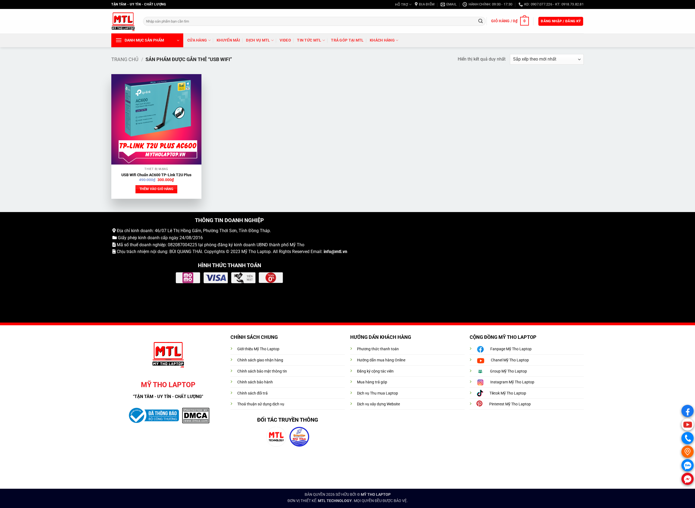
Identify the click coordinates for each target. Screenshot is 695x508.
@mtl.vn (339, 251)
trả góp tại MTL (347, 40)
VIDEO (285, 40)
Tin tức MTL (309, 40)
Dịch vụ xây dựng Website (378, 404)
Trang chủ (124, 59)
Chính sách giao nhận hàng (260, 360)
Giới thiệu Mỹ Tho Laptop (258, 349)
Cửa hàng (197, 40)
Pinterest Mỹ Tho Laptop (510, 404)
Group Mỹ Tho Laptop (508, 371)
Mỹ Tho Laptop (256, 251)
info (327, 251)
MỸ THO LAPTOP (376, 494)
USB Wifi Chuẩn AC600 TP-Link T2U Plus (156, 175)
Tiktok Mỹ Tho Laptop (507, 393)
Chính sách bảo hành (255, 382)
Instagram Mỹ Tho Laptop (512, 382)
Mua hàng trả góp (372, 382)
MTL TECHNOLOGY (335, 500)
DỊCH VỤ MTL (258, 40)
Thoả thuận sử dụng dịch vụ (260, 404)
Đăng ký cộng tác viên (375, 371)
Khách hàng (382, 40)
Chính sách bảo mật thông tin (262, 371)
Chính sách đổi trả (252, 393)
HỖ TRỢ (401, 4)
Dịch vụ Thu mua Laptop (377, 393)
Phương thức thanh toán (378, 349)
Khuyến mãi (228, 40)
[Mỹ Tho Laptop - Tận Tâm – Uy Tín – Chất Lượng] (123, 21)
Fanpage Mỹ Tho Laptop (511, 349)
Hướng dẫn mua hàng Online (381, 360)
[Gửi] (480, 21)
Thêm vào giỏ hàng (156, 189)
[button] (510, 21)
